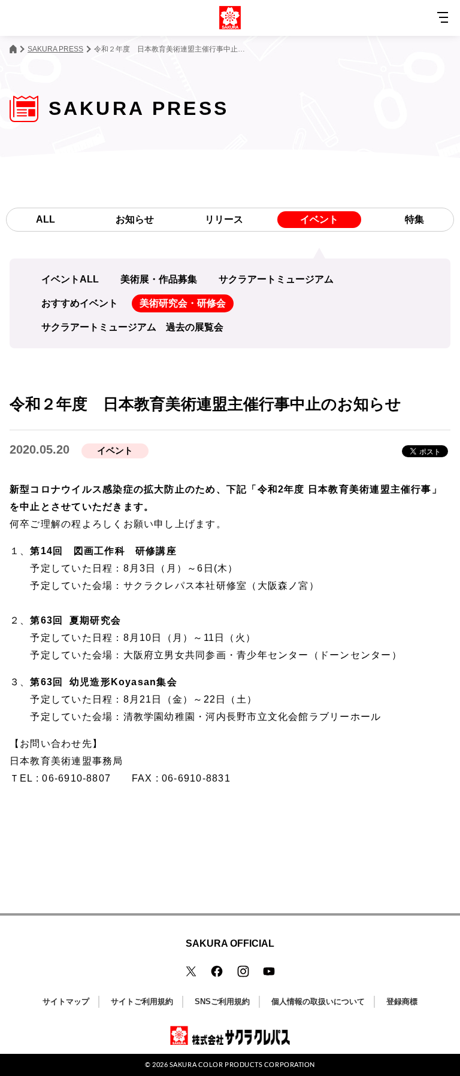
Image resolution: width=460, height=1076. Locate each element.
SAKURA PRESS (55, 49)
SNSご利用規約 (222, 1001)
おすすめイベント (79, 303)
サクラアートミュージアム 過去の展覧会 (132, 327)
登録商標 (401, 1001)
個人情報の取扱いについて (318, 1001)
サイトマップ (66, 1001)
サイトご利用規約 (142, 1001)
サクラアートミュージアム (276, 279)
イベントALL (70, 279)
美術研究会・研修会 (183, 303)
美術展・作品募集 (158, 279)
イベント (319, 219)
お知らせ (135, 219)
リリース (224, 219)
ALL (45, 219)
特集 (414, 219)
